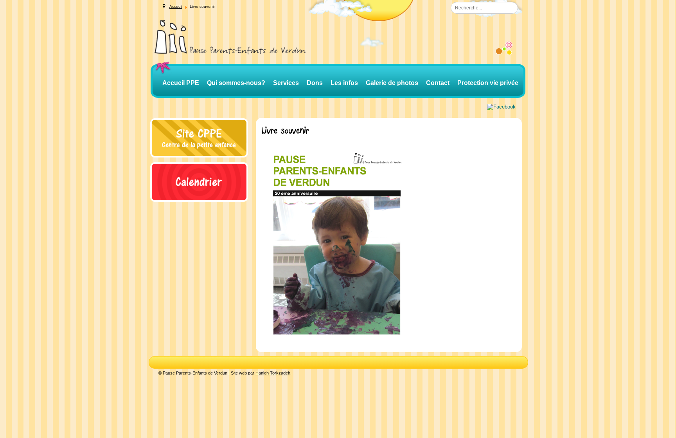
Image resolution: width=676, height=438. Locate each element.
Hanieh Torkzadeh (272, 373)
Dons (315, 83)
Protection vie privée (487, 83)
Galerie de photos (392, 83)
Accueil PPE (180, 83)
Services (286, 83)
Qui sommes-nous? (236, 83)
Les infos (344, 83)
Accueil (175, 6)
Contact (437, 83)
